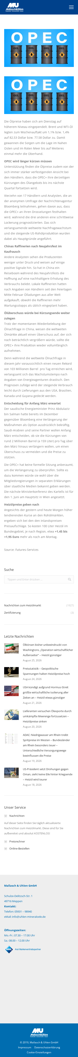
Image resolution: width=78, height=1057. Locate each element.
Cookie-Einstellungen (39, 1052)
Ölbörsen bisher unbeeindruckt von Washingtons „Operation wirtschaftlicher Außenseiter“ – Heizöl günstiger (48, 650)
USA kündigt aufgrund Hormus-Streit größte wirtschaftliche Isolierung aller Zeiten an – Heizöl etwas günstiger (45, 692)
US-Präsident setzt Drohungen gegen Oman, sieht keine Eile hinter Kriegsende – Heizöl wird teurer (47, 774)
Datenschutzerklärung (47, 1047)
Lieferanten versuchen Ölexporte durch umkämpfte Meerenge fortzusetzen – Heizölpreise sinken (47, 716)
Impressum (24, 1047)
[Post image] (11, 648)
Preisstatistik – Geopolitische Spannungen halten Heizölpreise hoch (46, 671)
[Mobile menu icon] (71, 7)
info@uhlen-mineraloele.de (29, 917)
